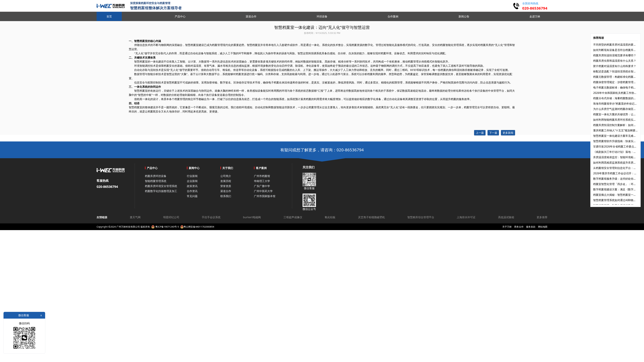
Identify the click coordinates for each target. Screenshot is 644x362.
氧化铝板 (330, 217)
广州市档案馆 (262, 176)
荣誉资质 (225, 186)
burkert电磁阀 (252, 217)
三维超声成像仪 (292, 217)
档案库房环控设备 (155, 176)
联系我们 (225, 196)
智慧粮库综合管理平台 (420, 217)
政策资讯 (192, 186)
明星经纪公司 (171, 217)
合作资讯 (192, 191)
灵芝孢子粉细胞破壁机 (371, 217)
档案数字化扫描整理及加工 (161, 191)
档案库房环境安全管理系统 (161, 186)
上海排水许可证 (466, 217)
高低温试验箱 (506, 217)
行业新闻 (192, 176)
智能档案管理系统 (155, 181)
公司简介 (225, 176)
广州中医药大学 (263, 191)
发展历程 (225, 181)
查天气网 (135, 217)
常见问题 (192, 196)
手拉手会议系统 (211, 217)
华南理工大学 (262, 181)
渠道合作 (225, 191)
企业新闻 (192, 181)
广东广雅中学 (262, 186)
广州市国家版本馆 (264, 196)
